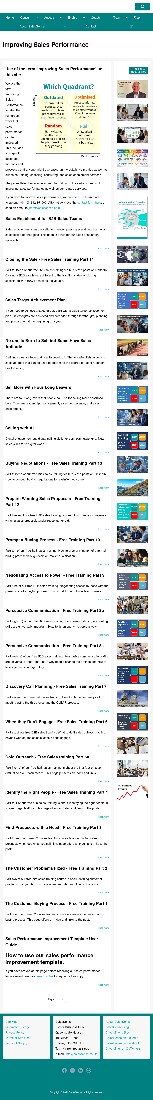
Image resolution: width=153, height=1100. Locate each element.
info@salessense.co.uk (81, 1054)
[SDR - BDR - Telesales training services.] (132, 440)
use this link (45, 976)
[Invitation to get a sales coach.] (132, 394)
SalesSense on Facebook (123, 1043)
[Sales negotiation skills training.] (132, 721)
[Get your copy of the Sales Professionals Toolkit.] (132, 217)
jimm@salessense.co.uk (45, 208)
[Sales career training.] (132, 511)
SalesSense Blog (117, 1027)
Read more (103, 248)
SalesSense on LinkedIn (122, 1037)
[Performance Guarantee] (132, 791)
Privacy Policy (14, 1032)
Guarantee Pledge (17, 1027)
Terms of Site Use (17, 1037)
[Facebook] (64, 1070)
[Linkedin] (80, 1070)
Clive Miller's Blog (118, 1032)
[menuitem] (10, 17)
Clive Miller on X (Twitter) (123, 1048)
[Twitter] (72, 1070)
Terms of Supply (16, 1043)
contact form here (89, 202)
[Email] (88, 1070)
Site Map (11, 1021)
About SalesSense (118, 1021)
